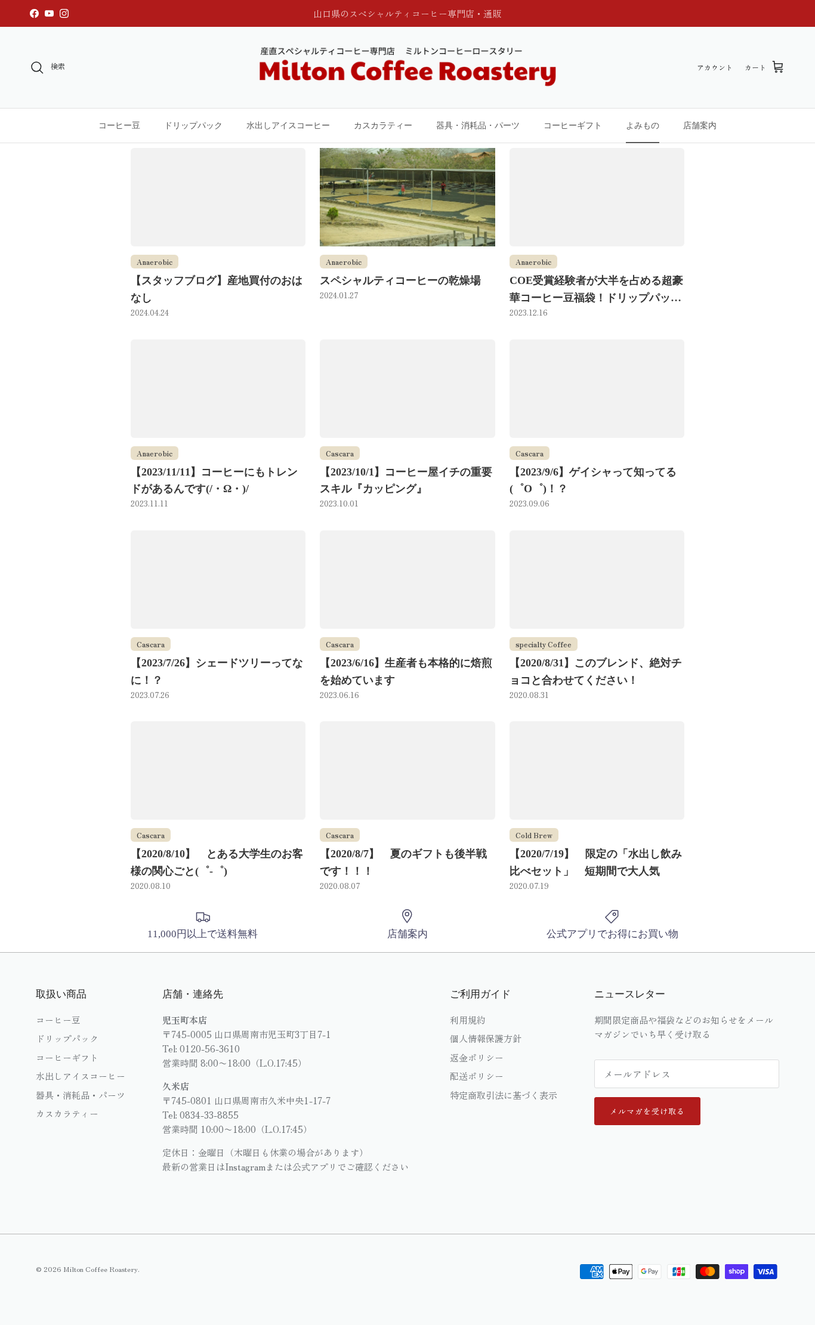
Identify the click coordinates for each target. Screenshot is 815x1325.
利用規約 (468, 1020)
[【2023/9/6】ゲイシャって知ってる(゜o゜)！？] (597, 388)
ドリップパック (193, 125)
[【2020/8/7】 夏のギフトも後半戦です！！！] (407, 770)
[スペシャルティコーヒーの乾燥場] (407, 197)
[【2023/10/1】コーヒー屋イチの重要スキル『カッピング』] (407, 388)
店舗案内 (700, 125)
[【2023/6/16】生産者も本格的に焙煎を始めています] (407, 579)
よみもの (642, 125)
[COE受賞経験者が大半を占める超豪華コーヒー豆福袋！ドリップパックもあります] (597, 197)
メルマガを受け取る (647, 1111)
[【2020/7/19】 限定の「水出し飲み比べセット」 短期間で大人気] (597, 770)
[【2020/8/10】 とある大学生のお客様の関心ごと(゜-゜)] (218, 770)
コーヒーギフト (573, 125)
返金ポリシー (477, 1057)
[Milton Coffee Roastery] (407, 67)
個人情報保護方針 (485, 1038)
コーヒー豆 (119, 125)
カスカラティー (383, 125)
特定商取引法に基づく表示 (503, 1095)
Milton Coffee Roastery (100, 1269)
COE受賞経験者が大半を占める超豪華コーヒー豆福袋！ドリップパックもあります (596, 297)
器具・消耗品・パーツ (478, 125)
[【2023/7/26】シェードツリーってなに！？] (218, 579)
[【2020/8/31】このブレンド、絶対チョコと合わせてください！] (597, 579)
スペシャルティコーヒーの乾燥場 (400, 280)
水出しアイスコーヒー (288, 125)
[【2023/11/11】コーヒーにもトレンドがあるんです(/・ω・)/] (218, 388)
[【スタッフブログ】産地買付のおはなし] (218, 197)
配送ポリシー (477, 1076)
